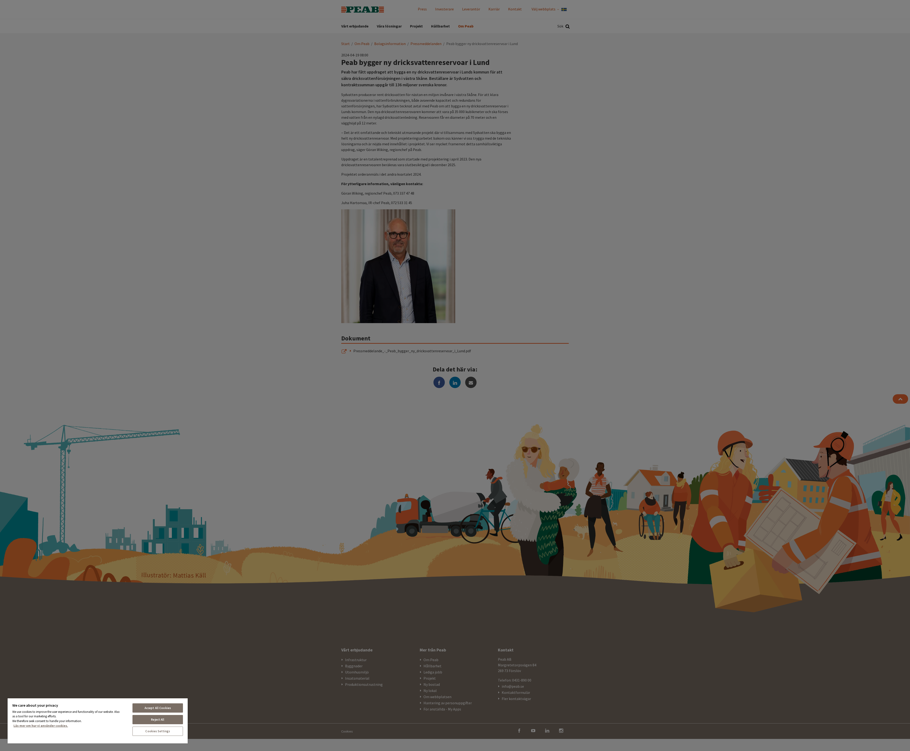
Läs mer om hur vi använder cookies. (41, 726)
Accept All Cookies (158, 708)
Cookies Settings (157, 731)
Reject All (157, 720)
